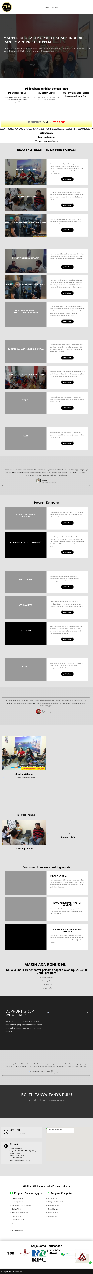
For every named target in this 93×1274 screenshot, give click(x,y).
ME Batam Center (46, 93)
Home (47, 7)
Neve (3, 1272)
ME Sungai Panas (17, 93)
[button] (2, 1257)
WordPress (18, 1272)
